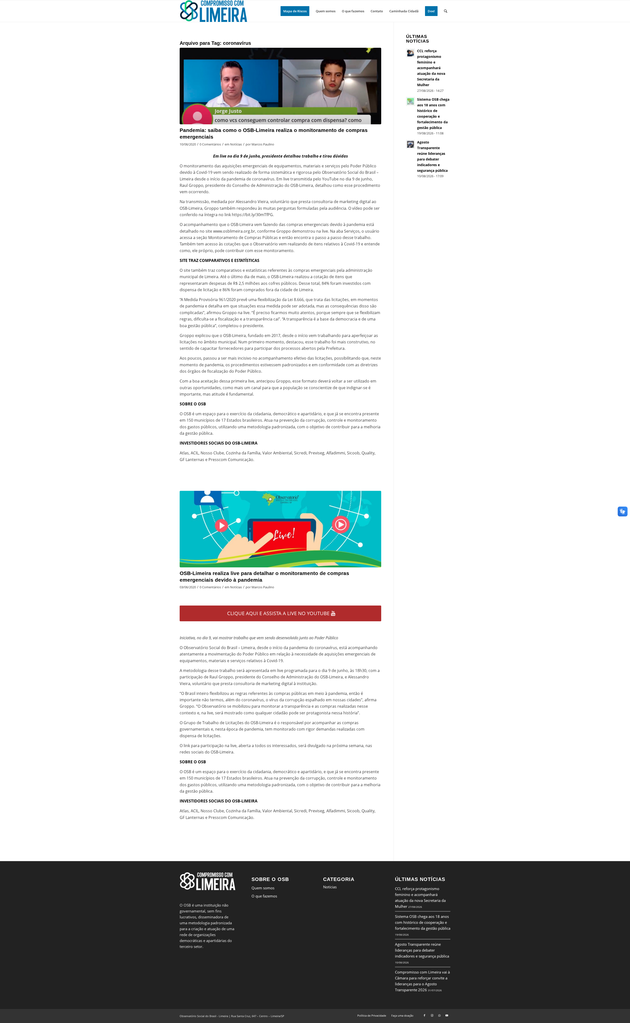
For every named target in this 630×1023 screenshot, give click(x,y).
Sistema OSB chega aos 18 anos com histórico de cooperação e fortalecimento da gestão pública (422, 922)
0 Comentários (210, 144)
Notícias (236, 144)
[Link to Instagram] (432, 1015)
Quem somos (263, 887)
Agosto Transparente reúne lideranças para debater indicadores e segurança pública (422, 950)
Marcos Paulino (263, 144)
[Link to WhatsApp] (439, 1015)
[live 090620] (280, 86)
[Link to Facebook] (424, 1015)
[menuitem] (295, 11)
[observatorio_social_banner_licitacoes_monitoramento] (280, 529)
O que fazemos (264, 896)
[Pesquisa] (445, 11)
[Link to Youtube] (446, 1015)
